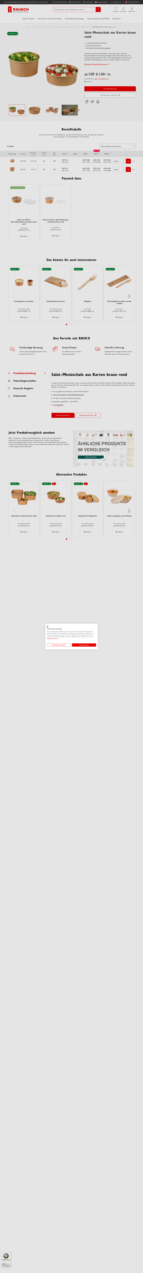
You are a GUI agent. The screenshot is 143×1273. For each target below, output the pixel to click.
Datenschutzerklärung (52, 638)
